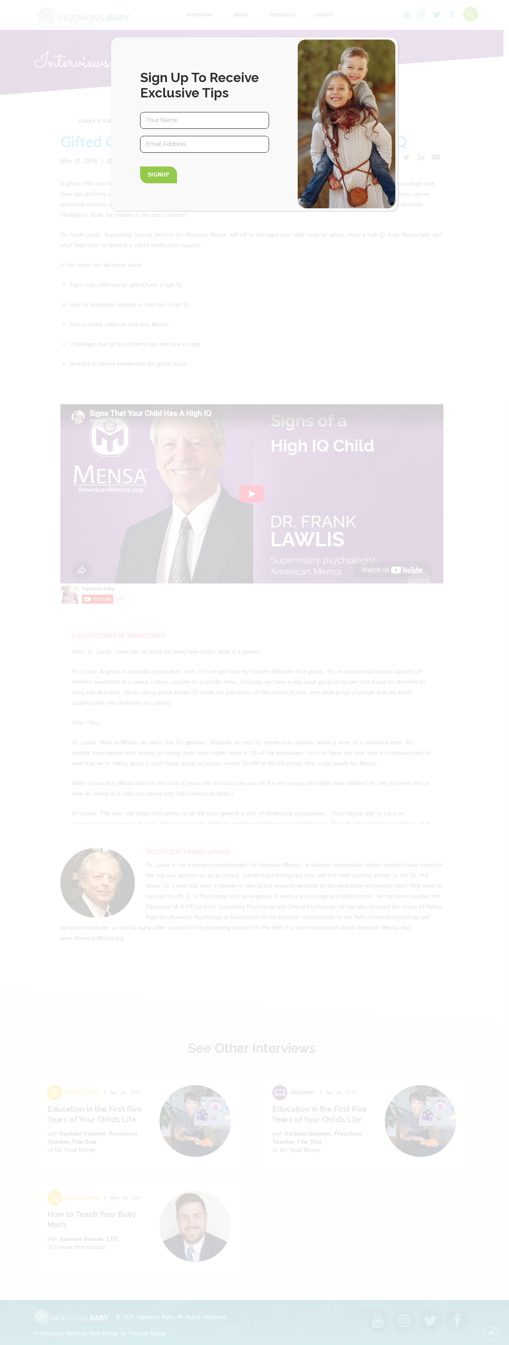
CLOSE (385, 54)
